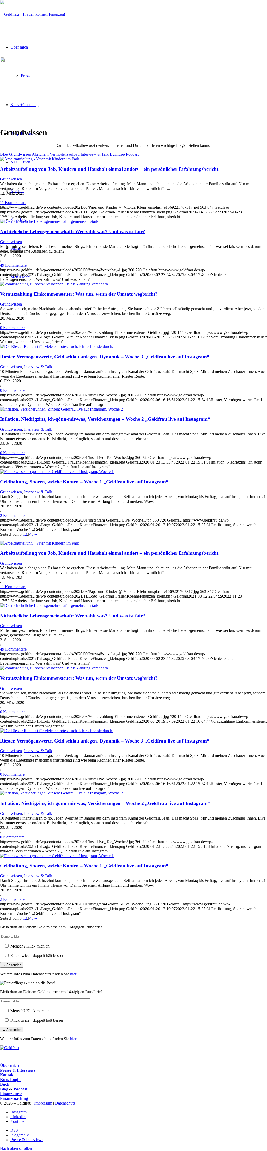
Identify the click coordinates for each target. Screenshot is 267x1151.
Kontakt (7, 1075)
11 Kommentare (13, 202)
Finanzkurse (11, 1093)
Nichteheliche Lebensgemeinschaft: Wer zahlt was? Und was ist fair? (72, 231)
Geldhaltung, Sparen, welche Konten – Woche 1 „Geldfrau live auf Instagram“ (84, 481)
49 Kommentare (13, 265)
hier (73, 974)
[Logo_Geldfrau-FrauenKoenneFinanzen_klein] (32, 14)
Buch (4, 1084)
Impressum (43, 1103)
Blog (4, 1089)
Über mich (9, 1065)
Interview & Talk (38, 367)
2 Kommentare (12, 515)
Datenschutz (65, 1103)
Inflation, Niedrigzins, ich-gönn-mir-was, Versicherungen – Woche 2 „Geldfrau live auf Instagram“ (105, 419)
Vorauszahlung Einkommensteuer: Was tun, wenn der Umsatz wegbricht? (79, 294)
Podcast (20, 1089)
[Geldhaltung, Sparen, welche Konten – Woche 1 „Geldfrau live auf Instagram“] (57, 471)
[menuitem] (138, 1130)
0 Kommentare (12, 327)
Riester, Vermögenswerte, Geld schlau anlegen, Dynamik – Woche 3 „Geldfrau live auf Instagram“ (104, 356)
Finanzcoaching (14, 1098)
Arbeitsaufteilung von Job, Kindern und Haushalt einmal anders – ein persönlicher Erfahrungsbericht (109, 169)
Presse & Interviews (17, 1070)
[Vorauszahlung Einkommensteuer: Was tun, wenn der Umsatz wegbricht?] (54, 284)
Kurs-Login (10, 1079)
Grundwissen (11, 179)
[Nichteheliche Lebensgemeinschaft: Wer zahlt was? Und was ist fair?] (49, 221)
